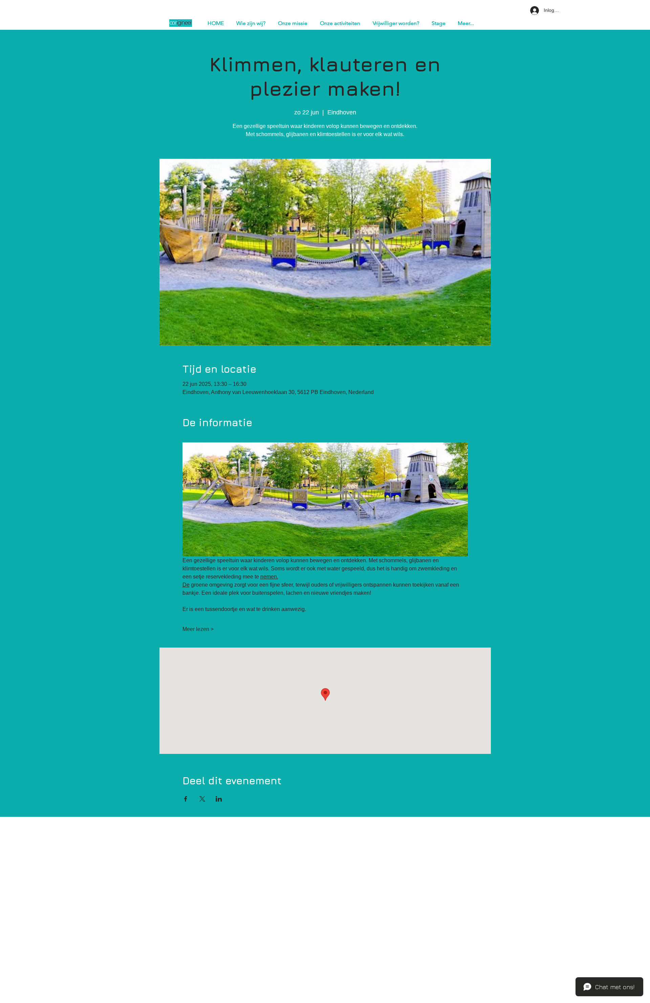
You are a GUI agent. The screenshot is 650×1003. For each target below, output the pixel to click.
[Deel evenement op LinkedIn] (219, 799)
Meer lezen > (198, 629)
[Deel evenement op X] (202, 799)
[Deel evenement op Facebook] (185, 799)
